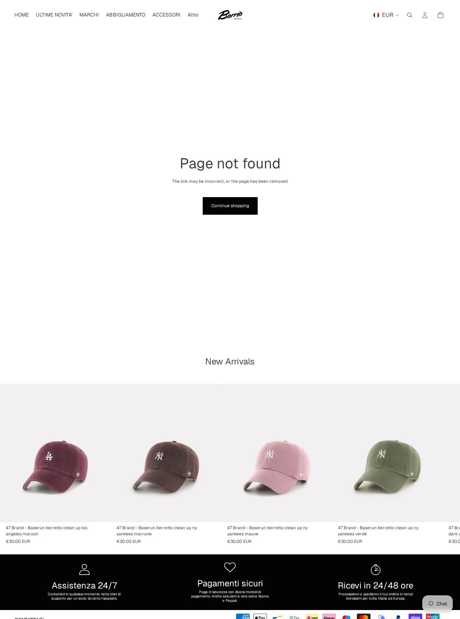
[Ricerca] (410, 15)
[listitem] (193, 15)
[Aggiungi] (99, 510)
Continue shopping (230, 206)
